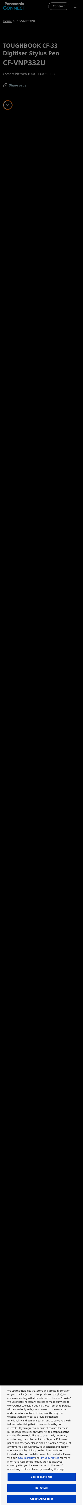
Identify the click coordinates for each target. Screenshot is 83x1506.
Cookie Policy (26, 1458)
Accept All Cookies (41, 1498)
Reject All (41, 1488)
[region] (41, 1445)
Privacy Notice (50, 1458)
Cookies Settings (41, 1476)
